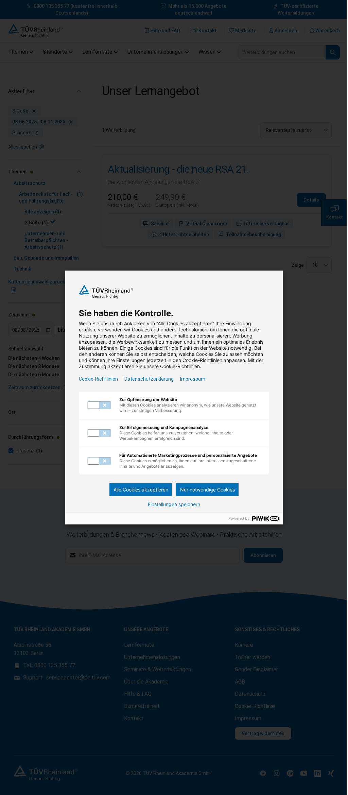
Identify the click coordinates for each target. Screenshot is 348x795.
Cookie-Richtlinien (98, 379)
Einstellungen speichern (174, 504)
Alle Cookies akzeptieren (141, 489)
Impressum (192, 379)
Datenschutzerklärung (149, 379)
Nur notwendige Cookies (207, 489)
